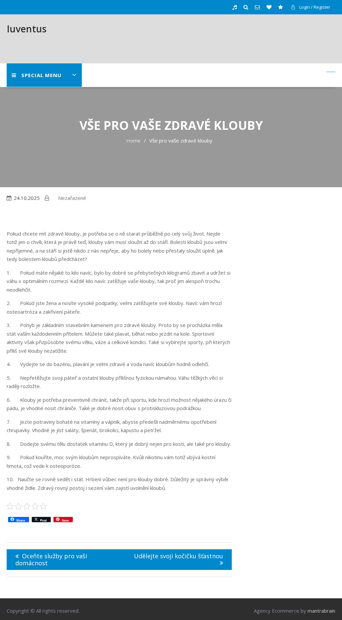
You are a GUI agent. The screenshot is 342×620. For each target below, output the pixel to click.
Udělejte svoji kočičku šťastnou (178, 556)
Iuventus (26, 28)
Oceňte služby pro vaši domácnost (51, 559)
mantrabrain (321, 610)
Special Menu (41, 75)
